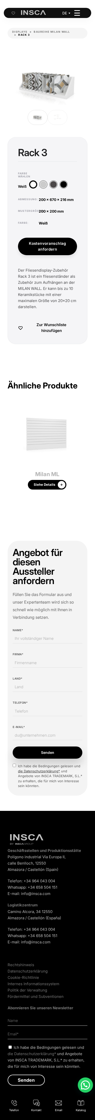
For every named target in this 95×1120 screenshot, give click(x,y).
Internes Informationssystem (33, 983)
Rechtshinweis (21, 964)
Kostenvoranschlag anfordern (47, 246)
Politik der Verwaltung (27, 990)
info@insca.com (35, 893)
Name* (18, 630)
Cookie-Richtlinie (23, 977)
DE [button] (64, 13)
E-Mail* (19, 727)
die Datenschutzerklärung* (39, 771)
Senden (47, 752)
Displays (20, 31)
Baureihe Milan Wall (52, 31)
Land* (18, 678)
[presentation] (11, 449)
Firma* (18, 654)
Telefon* (20, 702)
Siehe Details (44, 484)
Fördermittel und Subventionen (36, 996)
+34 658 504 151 (42, 887)
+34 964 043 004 (39, 881)
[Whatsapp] (85, 1085)
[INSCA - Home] (33, 12)
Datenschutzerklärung (28, 971)
